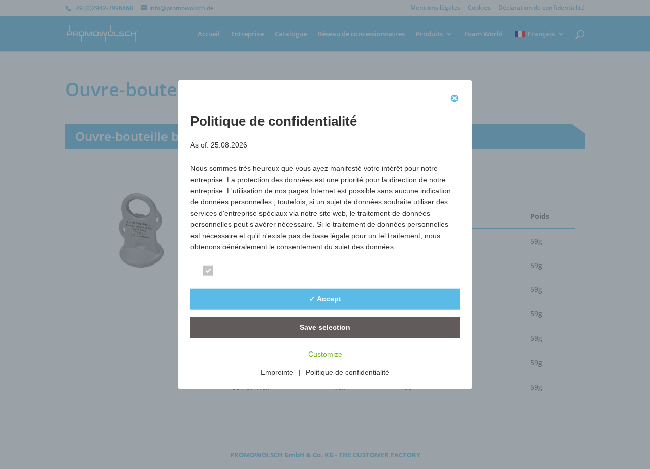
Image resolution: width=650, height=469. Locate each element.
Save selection (325, 327)
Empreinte (277, 372)
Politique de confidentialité (347, 372)
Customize (325, 353)
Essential (236, 272)
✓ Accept (325, 299)
